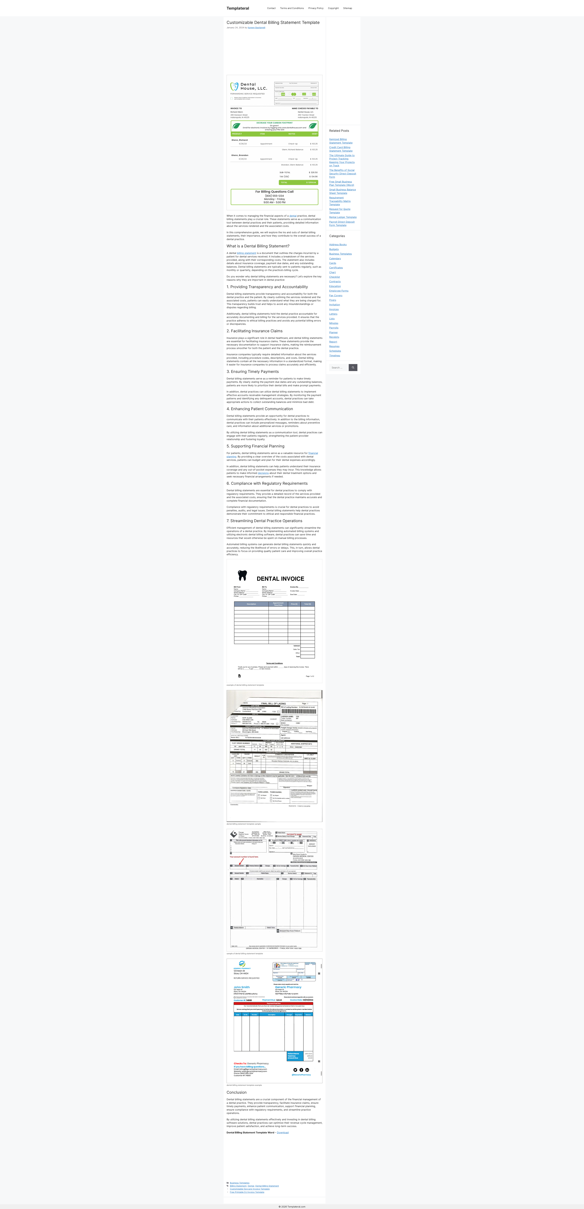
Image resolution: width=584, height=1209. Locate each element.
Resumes (334, 346)
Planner (333, 332)
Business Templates (239, 1183)
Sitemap (347, 8)
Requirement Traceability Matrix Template (340, 201)
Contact (271, 8)
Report (333, 341)
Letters (333, 313)
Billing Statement (238, 1186)
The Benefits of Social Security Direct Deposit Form (342, 173)
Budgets (334, 249)
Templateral (238, 8)
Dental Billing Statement (267, 1186)
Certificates (336, 267)
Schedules (335, 350)
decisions (263, 473)
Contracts (335, 281)
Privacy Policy (315, 8)
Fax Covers (335, 295)
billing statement (246, 253)
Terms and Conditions (292, 8)
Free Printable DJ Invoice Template (247, 1192)
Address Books (338, 244)
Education (335, 286)
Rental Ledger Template (343, 217)
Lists (332, 318)
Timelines (334, 355)
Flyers (332, 300)
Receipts (334, 336)
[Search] (353, 367)
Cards (332, 263)
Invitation (334, 304)
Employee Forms (338, 290)
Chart (332, 272)
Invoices (334, 309)
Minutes (333, 323)
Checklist (334, 276)
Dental (251, 1186)
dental (293, 215)
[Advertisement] (274, 52)
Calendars (335, 258)
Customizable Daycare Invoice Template (250, 1189)
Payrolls (333, 327)
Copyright (333, 8)
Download (283, 1132)
